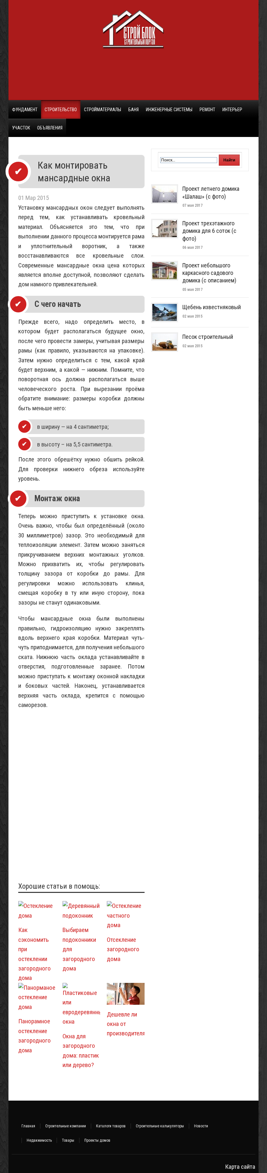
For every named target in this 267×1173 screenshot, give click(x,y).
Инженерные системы (169, 109)
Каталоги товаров (111, 1126)
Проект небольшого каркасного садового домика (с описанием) (209, 273)
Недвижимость (39, 1140)
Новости (201, 1126)
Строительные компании (65, 1126)
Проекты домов (97, 1140)
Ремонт (207, 109)
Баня (133, 109)
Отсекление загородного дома (123, 949)
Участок (21, 127)
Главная (28, 1126)
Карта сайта (240, 1166)
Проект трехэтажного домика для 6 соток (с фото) (209, 231)
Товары (68, 1140)
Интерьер (232, 109)
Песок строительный (207, 336)
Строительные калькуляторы (160, 1126)
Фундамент (24, 109)
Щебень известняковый (211, 307)
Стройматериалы (102, 109)
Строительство (61, 109)
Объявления (50, 127)
